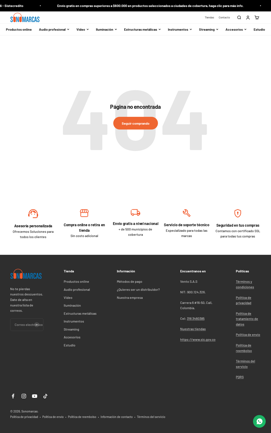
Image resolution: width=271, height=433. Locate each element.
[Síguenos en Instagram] (24, 396)
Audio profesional (77, 289)
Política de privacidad (24, 417)
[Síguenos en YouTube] (34, 396)
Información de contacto (117, 417)
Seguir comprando (135, 123)
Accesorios (72, 337)
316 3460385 (196, 318)
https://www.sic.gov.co (198, 339)
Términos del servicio (151, 417)
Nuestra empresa (130, 297)
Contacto (224, 17)
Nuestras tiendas (193, 329)
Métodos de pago (129, 281)
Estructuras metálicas (80, 313)
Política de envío (248, 334)
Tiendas (209, 17)
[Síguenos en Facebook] (13, 396)
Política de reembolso (82, 417)
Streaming (71, 329)
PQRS (240, 377)
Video (68, 297)
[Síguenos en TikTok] (45, 396)
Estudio (259, 29)
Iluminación (72, 305)
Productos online (19, 29)
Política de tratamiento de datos (247, 318)
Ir (33, 215)
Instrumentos (74, 321)
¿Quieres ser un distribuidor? (138, 289)
